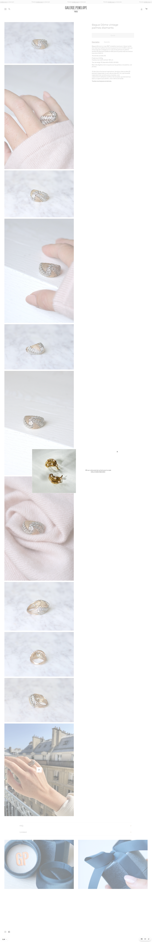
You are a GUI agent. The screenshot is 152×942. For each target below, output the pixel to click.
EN (145, 939)
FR (141, 939)
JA (148, 939)
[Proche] (117, 452)
